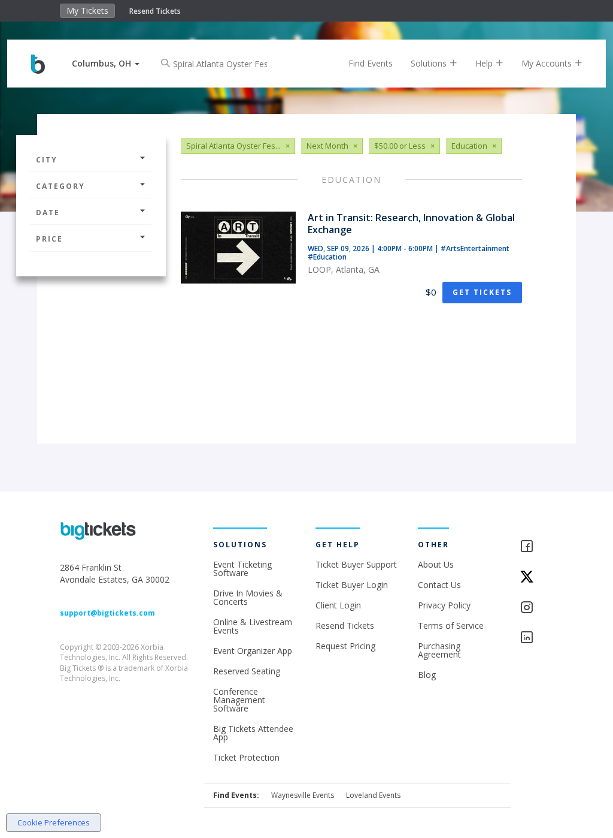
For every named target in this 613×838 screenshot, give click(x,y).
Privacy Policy (444, 605)
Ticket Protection (246, 757)
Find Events (370, 63)
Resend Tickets (155, 11)
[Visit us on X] (536, 577)
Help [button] (485, 63)
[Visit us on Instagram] (536, 608)
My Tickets (87, 10)
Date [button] (48, 212)
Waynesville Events (302, 795)
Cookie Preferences (53, 822)
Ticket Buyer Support (356, 564)
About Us (436, 564)
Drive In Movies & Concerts (248, 597)
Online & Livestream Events (252, 626)
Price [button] (49, 239)
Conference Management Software (239, 700)
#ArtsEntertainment (475, 248)
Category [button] (60, 186)
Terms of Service (451, 625)
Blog (427, 674)
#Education (327, 257)
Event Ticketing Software (242, 568)
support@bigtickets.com (107, 613)
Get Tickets (482, 292)
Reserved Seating (246, 671)
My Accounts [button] (547, 63)
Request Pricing (345, 646)
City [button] (46, 160)
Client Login (338, 605)
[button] (105, 63)
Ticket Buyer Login (351, 584)
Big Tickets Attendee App (253, 733)
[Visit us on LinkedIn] (536, 638)
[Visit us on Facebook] (536, 546)
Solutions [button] (430, 63)
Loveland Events (373, 795)
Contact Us (439, 584)
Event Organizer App (252, 650)
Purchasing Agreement (439, 650)
